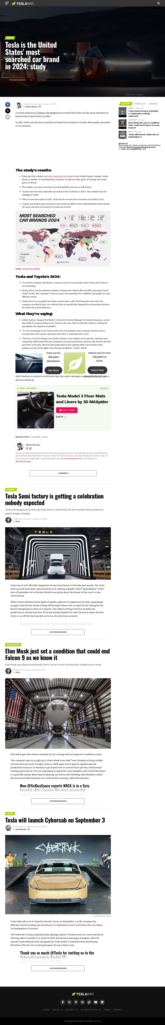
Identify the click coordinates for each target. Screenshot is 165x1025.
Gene (17, 521)
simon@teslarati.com (94, 376)
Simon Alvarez (32, 107)
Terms (107, 1010)
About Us (57, 1010)
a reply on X (40, 760)
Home (46, 1010)
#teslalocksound (148, 147)
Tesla (45, 437)
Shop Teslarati (28, 388)
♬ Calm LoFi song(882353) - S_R (132, 149)
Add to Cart (69, 410)
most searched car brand (60, 176)
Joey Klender (21, 829)
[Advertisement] (63, 148)
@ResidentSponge (23, 461)
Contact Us (71, 1010)
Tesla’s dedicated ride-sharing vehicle (46, 934)
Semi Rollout (89, 588)
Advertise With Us (91, 1010)
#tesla (129, 147)
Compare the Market (46, 112)
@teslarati (123, 143)
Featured (36, 437)
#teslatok (136, 147)
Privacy (118, 1010)
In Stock (104, 388)
